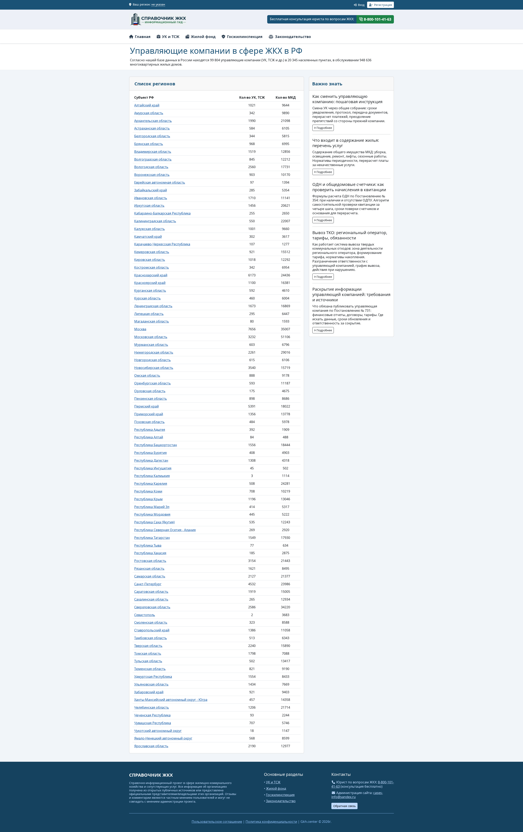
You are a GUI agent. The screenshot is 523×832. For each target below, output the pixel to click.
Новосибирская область (153, 367)
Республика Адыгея (149, 429)
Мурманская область (151, 344)
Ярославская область (151, 746)
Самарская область (149, 576)
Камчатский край (148, 236)
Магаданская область (151, 321)
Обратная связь (344, 806)
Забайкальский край (150, 190)
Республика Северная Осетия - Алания (165, 530)
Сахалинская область (151, 599)
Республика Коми (148, 491)
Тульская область (148, 661)
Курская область (147, 298)
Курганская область (150, 290)
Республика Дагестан (151, 460)
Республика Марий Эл (151, 507)
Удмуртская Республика (153, 676)
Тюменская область (150, 669)
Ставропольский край (151, 630)
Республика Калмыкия (152, 476)
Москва (140, 329)
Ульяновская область (151, 684)
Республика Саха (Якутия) (154, 522)
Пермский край (146, 406)
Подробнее (324, 128)
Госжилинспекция (244, 36)
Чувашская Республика (152, 723)
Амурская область (148, 113)
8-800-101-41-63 (377, 19)
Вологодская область (151, 167)
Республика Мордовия (152, 514)
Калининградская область (155, 221)
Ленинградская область (153, 306)
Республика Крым (148, 499)
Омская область (147, 375)
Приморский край (148, 414)
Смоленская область (150, 622)
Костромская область (151, 267)
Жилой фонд (203, 36)
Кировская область (149, 259)
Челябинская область (151, 707)
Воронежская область (152, 174)
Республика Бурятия (150, 452)
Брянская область (148, 144)
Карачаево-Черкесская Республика (162, 244)
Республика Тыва (147, 545)
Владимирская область (152, 151)
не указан (158, 4)
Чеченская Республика (152, 715)
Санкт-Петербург (147, 584)
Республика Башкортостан (155, 445)
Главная (142, 36)
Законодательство (292, 36)
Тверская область (148, 645)
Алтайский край (146, 105)
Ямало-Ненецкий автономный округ (163, 738)
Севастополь (144, 615)
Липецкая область (149, 314)
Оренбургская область (152, 383)
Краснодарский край (150, 275)
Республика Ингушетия (152, 468)
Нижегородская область (153, 352)
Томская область (147, 653)
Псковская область (149, 422)
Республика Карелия (150, 483)
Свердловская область (152, 607)
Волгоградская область (153, 159)
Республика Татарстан (152, 537)
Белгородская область (152, 136)
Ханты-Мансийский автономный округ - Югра (170, 699)
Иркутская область (149, 205)
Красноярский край (149, 282)
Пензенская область (150, 398)
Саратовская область (151, 591)
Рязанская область (149, 568)
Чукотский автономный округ (158, 730)
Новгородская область (152, 360)
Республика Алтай (148, 437)
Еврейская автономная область (159, 182)
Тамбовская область (150, 638)
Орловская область (149, 391)
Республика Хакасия (150, 553)
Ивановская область (150, 198)
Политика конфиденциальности (271, 821)
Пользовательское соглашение (217, 821)
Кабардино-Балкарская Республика (162, 213)
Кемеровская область (151, 252)
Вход (360, 5)
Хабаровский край (148, 692)
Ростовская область (150, 560)
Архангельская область (153, 120)
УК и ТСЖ (170, 36)
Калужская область (149, 229)
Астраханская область (152, 128)
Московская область (150, 337)
